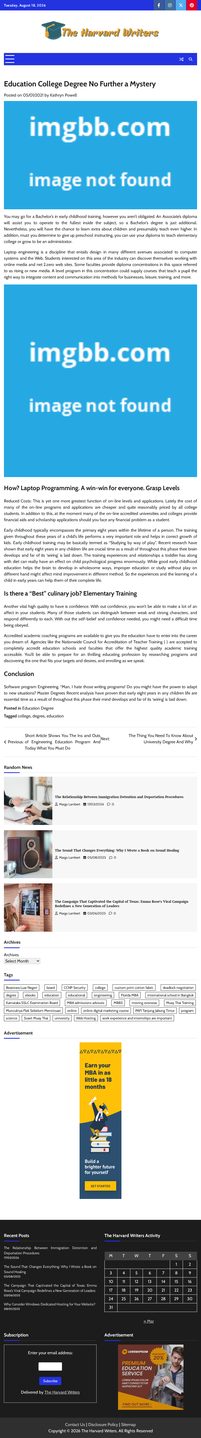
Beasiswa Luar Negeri (21, 987)
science (11, 1018)
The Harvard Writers (62, 1392)
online (72, 1010)
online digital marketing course (106, 1010)
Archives (11, 954)
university (62, 1018)
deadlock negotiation (178, 987)
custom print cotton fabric (134, 987)
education (55, 716)
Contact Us (75, 1424)
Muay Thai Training (180, 1003)
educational (76, 995)
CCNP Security (75, 987)
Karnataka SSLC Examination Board (32, 1003)
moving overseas (144, 1003)
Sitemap (128, 1424)
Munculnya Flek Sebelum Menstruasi (33, 1010)
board (51, 987)
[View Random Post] (181, 59)
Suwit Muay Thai (36, 1018)
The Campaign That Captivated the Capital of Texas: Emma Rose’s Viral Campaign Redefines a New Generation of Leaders (121, 903)
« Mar (149, 1321)
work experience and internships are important (137, 1018)
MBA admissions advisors (85, 1003)
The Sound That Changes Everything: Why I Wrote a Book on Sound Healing (117, 850)
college (24, 716)
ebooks (30, 995)
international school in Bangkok (170, 995)
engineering (103, 995)
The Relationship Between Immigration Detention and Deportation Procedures (119, 796)
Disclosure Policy (103, 1424)
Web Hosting (86, 1018)
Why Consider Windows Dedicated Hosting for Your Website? (49, 1304)
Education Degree (38, 708)
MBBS (118, 1003)
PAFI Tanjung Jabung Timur (155, 1010)
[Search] (190, 59)
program (187, 1010)
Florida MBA (129, 995)
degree (38, 716)
